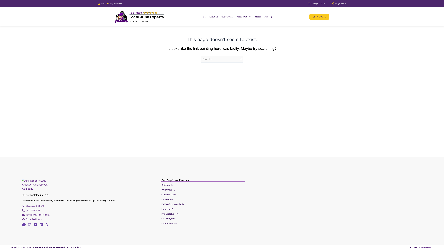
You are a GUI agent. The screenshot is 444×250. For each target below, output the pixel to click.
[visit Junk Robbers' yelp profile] (47, 225)
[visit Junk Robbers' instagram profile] (29, 225)
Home (203, 17)
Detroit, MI (167, 199)
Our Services (227, 17)
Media (258, 17)
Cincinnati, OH (169, 194)
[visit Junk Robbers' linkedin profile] (41, 225)
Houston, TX (167, 209)
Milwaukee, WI (169, 223)
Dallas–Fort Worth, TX (172, 204)
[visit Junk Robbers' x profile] (35, 225)
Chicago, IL (167, 185)
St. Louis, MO (168, 218)
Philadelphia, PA (169, 214)
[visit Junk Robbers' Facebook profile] (24, 225)
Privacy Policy (74, 247)
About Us (213, 17)
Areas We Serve (244, 17)
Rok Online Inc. (427, 247)
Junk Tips (268, 17)
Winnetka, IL (168, 190)
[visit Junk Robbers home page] (139, 17)
